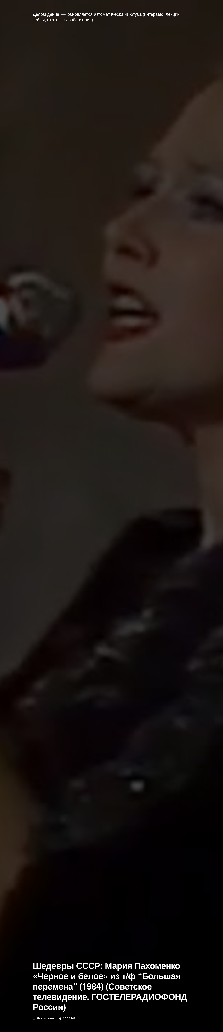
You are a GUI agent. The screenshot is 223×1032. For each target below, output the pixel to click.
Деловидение (46, 14)
